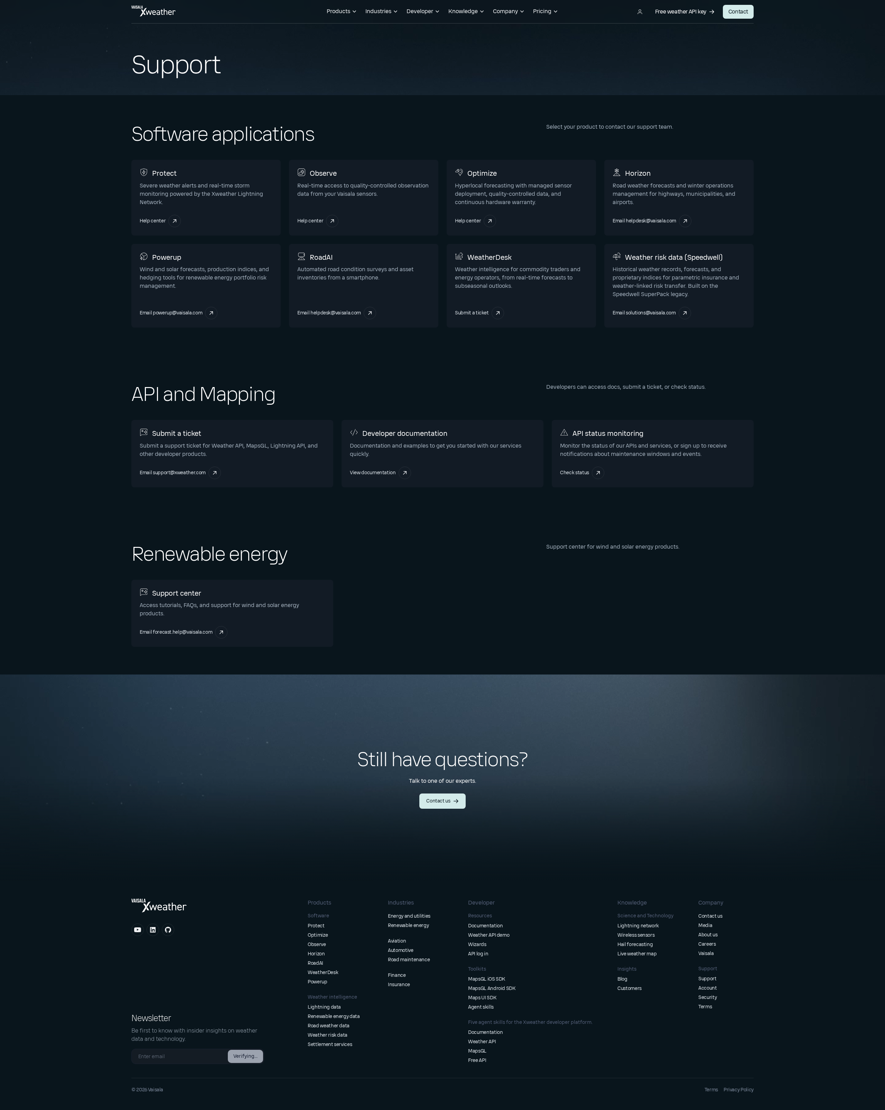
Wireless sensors (635, 935)
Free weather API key (680, 11)
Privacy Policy (739, 1089)
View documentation (380, 472)
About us (707, 935)
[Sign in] (640, 12)
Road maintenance (409, 959)
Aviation (397, 941)
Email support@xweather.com (173, 472)
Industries (378, 11)
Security (707, 997)
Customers (629, 988)
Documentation (485, 926)
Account (707, 988)
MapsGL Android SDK (492, 988)
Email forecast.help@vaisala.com (176, 632)
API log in (478, 954)
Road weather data (329, 1025)
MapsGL (477, 1051)
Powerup (317, 982)
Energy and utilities (409, 916)
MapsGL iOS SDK (486, 979)
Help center (158, 221)
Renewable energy (408, 925)
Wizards (477, 944)
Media (705, 925)
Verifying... (245, 1056)
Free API (477, 1060)
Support (707, 978)
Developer (420, 11)
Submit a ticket (478, 313)
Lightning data (324, 1007)
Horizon (316, 954)
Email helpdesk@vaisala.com (644, 221)
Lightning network (638, 926)
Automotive (400, 950)
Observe (317, 944)
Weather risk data (327, 1035)
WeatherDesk (323, 972)
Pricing (542, 11)
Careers (707, 944)
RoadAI (315, 963)
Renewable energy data (334, 1016)
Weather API (482, 1041)
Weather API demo (488, 935)
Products (338, 11)
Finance (397, 975)
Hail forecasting (635, 944)
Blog (622, 979)
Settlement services (330, 1044)
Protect (316, 926)
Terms (705, 1006)
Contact (738, 11)
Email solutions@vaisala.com (652, 313)
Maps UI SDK (482, 997)
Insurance (399, 984)
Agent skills (481, 1007)
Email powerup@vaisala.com (171, 313)
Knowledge (463, 11)
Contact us (438, 801)
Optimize (318, 935)
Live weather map (636, 954)
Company (505, 11)
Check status (582, 472)
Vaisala (706, 953)
